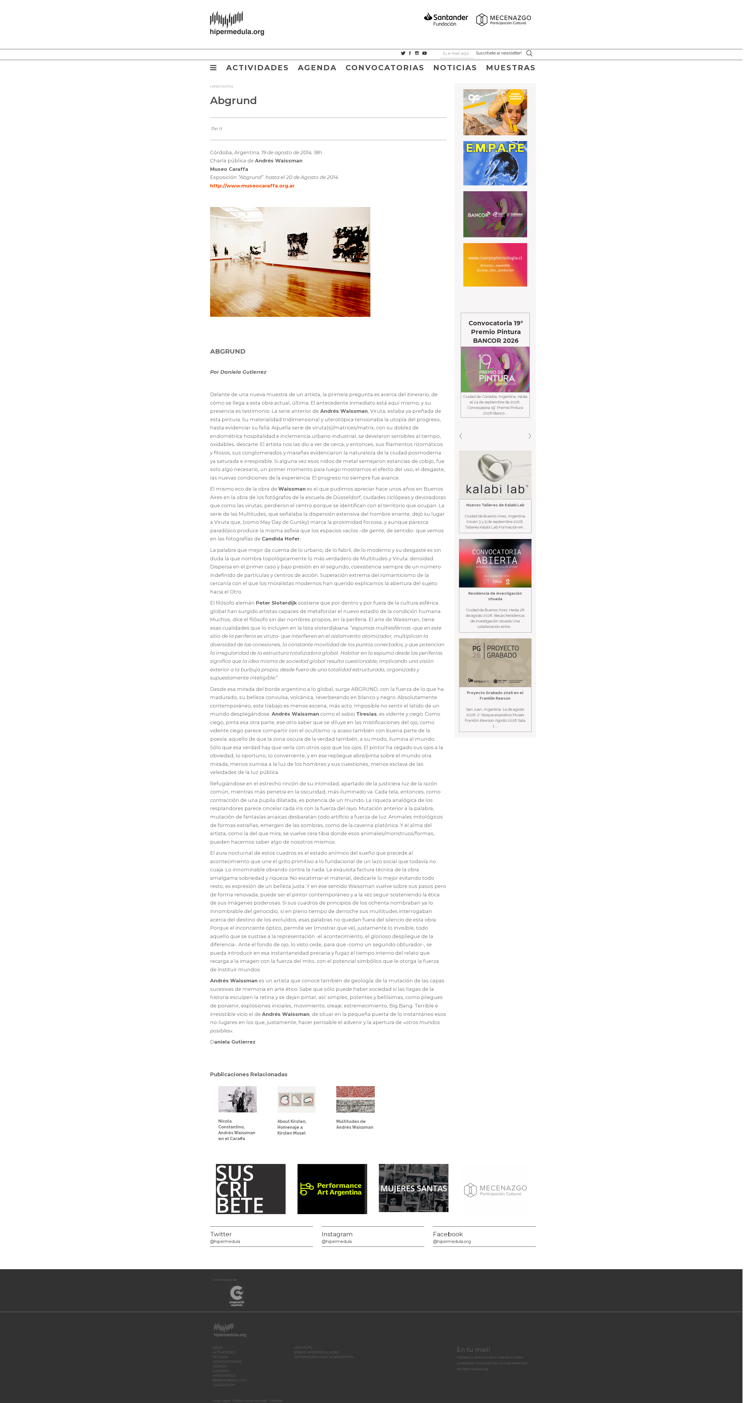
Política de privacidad (250, 1401)
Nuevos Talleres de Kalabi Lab (495, 505)
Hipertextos (221, 87)
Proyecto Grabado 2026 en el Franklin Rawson (495, 695)
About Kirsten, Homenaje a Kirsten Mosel (292, 1127)
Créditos (276, 1401)
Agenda (317, 68)
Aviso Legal (221, 1401)
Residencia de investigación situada (495, 596)
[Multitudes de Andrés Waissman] (355, 1099)
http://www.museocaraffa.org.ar (252, 186)
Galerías (221, 1371)
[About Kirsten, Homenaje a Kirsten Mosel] (296, 1099)
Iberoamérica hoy (229, 1380)
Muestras (511, 68)
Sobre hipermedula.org (316, 1352)
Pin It (216, 128)
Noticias (455, 68)
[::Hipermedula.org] (243, 22)
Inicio (218, 1348)
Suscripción (224, 1385)
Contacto (303, 1348)
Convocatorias (385, 68)
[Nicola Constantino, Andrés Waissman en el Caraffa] (237, 1099)
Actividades (257, 68)
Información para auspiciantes (323, 1357)
